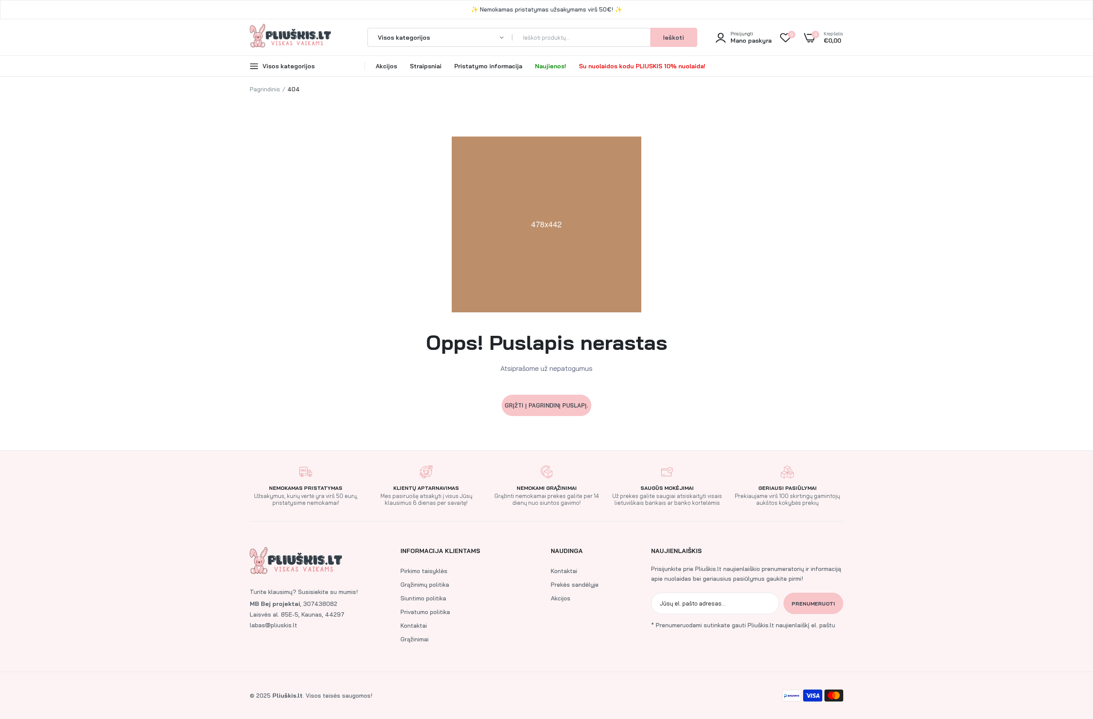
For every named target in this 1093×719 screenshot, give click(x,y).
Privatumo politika (425, 612)
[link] (1069, 657)
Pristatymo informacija (488, 66)
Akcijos (386, 66)
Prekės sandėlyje (575, 584)
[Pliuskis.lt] (290, 37)
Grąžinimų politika (424, 584)
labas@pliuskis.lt (273, 625)
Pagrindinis (265, 89)
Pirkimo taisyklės (423, 571)
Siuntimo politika (423, 598)
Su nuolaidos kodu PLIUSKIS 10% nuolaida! (642, 66)
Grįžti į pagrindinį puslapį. (546, 405)
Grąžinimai (414, 639)
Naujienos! (550, 66)
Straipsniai (425, 66)
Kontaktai (413, 625)
